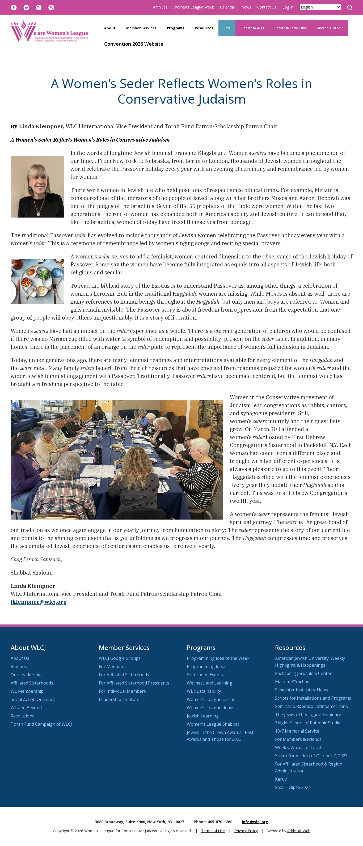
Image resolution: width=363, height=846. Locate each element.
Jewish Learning (203, 716)
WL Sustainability (204, 691)
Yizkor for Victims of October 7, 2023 (311, 756)
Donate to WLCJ (252, 28)
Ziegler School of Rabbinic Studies (309, 723)
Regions (19, 666)
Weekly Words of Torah (298, 747)
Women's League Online (211, 699)
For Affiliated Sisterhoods (124, 675)
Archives (160, 7)
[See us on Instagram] (39, 7)
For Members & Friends (298, 739)
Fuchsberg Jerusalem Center (303, 673)
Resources (204, 27)
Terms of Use (213, 830)
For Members (112, 666)
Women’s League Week (194, 7)
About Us (20, 658)
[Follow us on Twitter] (26, 7)
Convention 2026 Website (133, 44)
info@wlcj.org (255, 821)
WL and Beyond (26, 708)
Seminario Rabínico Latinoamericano (311, 706)
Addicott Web (298, 830)
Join (227, 28)
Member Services (141, 27)
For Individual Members (122, 691)
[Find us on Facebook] (14, 7)
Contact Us (266, 7)
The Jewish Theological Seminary (308, 714)
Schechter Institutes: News (301, 690)
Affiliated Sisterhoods (32, 683)
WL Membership (27, 691)
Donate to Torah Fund (291, 28)
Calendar (227, 7)
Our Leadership (26, 675)
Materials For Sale (330, 28)
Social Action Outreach (33, 699)
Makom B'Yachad (292, 682)
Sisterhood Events (205, 675)
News (246, 7)
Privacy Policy (246, 830)
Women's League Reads (210, 708)
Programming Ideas (206, 666)
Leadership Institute (119, 699)
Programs (175, 27)
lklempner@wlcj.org (39, 601)
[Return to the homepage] (49, 31)
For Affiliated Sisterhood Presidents (134, 683)
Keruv (281, 779)
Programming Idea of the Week (218, 658)
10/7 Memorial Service (297, 731)
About (110, 27)
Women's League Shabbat (213, 724)
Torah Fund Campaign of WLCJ (41, 724)
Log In (287, 7)
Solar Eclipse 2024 (293, 787)
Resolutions (22, 716)
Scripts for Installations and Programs (313, 698)
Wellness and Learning (209, 683)
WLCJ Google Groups (120, 658)
